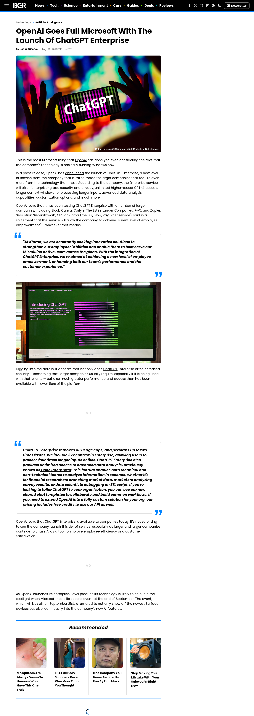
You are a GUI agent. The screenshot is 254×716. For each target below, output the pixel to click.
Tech (54, 5)
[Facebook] (189, 5)
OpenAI (81, 160)
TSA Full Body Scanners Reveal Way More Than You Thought (68, 679)
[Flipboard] (207, 5)
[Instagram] (201, 5)
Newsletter (238, 5)
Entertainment (95, 5)
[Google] (213, 5)
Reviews (166, 5)
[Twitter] (195, 5)
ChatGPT (110, 369)
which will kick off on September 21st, (45, 604)
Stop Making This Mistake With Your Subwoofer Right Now (145, 679)
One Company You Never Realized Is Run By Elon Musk (107, 677)
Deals (149, 5)
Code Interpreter (55, 470)
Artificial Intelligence (48, 22)
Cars (117, 5)
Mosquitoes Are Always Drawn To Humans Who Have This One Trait (30, 681)
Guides (133, 5)
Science (71, 5)
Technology (23, 22)
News (40, 5)
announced (74, 173)
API (97, 505)
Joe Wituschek (29, 49)
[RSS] (219, 5)
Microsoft (48, 599)
